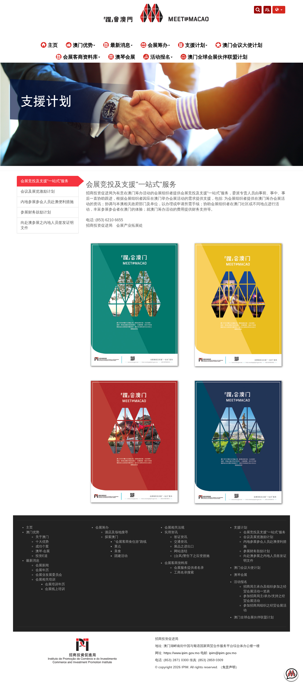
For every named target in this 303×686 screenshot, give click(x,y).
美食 (117, 551)
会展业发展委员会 (49, 575)
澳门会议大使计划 (241, 45)
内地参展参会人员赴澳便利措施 (47, 202)
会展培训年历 (55, 584)
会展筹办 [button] (157, 45)
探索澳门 (111, 537)
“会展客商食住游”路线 (130, 541)
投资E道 (42, 556)
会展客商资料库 (176, 563)
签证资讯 (180, 537)
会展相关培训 (45, 579)
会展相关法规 (174, 527)
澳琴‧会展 (43, 551)
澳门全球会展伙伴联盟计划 (216, 57)
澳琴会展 (124, 57)
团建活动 (121, 556)
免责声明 (229, 667)
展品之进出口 (184, 546)
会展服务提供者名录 (189, 567)
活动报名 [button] (159, 57)
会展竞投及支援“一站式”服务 (44, 181)
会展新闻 (42, 565)
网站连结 (180, 551)
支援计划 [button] (194, 45)
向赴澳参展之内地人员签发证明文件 (47, 225)
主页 (52, 45)
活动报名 (240, 582)
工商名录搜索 (184, 572)
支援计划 (240, 527)
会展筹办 (102, 527)
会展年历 (42, 570)
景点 (117, 546)
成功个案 (42, 546)
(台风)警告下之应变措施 (191, 556)
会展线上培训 (55, 589)
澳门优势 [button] (82, 45)
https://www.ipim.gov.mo (182, 653)
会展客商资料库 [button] (80, 57)
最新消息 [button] (119, 45)
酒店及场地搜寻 (116, 532)
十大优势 (42, 541)
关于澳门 (42, 537)
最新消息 (32, 560)
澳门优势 (32, 532)
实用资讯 (171, 532)
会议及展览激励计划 (38, 191)
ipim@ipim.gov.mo (222, 653)
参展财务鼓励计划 (36, 212)
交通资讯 (180, 541)
